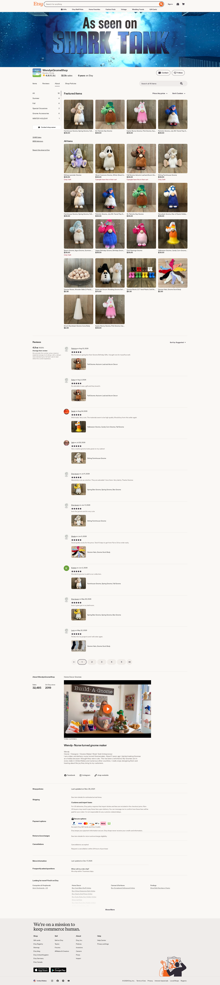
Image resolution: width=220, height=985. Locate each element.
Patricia (74, 348)
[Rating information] (44, 75)
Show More (110, 910)
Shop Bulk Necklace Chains (160, 888)
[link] (74, 662)
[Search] (161, 4)
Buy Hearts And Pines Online (82, 894)
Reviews (45, 83)
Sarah (73, 411)
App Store (41, 970)
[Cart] (183, 4)
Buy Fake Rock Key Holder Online (84, 903)
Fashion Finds (111, 9)
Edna (73, 380)
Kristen (73, 568)
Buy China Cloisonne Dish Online (83, 891)
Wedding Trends (138, 9)
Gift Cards (153, 9)
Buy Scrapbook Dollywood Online (123, 888)
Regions (184, 981)
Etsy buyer (75, 474)
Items (35, 83)
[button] (163, 73)
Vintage (124, 9)
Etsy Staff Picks (77, 9)
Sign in (170, 4)
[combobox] (101, 4)
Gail (72, 442)
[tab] (47, 93)
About (57, 83)
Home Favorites (94, 9)
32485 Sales (37, 137)
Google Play (58, 970)
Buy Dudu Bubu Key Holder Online (84, 897)
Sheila (73, 536)
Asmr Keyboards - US (40, 888)
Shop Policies (70, 83)
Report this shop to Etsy (41, 150)
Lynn (73, 630)
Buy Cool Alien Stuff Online (81, 888)
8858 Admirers (38, 141)
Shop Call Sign (77, 900)
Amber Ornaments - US (80, 906)
